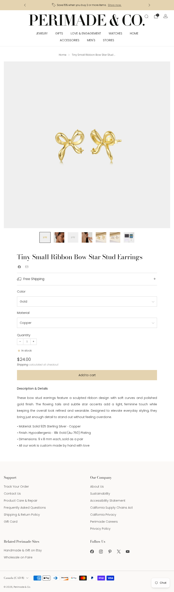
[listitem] (87, 5)
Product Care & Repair (20, 500)
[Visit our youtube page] (127, 551)
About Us (97, 486)
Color (21, 291)
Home (134, 33)
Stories (108, 40)
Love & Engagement (86, 33)
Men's (91, 40)
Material (23, 312)
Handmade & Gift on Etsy (23, 550)
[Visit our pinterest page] (109, 551)
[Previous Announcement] (25, 5)
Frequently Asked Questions (25, 507)
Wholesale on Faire (18, 557)
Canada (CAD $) (14, 578)
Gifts (59, 33)
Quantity (23, 335)
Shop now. (114, 5)
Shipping (22, 364)
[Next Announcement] (149, 5)
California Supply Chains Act (111, 507)
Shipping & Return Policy (22, 514)
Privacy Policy (100, 529)
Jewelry (42, 33)
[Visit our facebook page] (91, 551)
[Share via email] (26, 267)
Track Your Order (16, 486)
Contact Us (12, 493)
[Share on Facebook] (19, 267)
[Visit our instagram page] (100, 551)
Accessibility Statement (107, 500)
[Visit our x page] (118, 551)
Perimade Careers (104, 521)
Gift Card (10, 521)
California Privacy (103, 514)
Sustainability (100, 493)
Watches (115, 33)
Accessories (69, 40)
